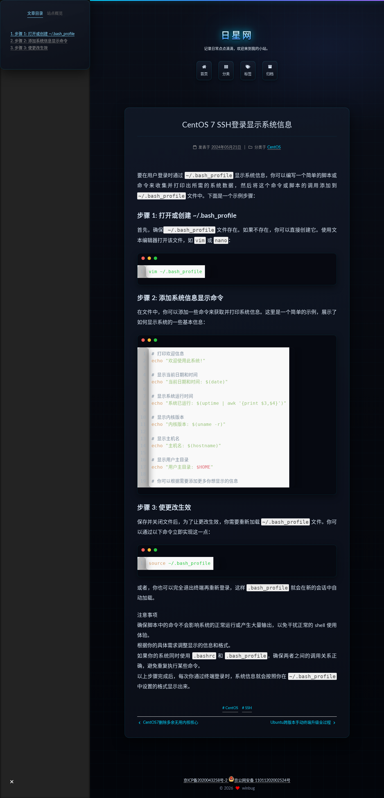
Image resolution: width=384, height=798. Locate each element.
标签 (248, 74)
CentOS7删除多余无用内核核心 (170, 723)
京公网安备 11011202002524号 (262, 781)
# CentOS (230, 708)
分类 (226, 74)
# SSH (247, 708)
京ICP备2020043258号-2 (206, 781)
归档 (270, 74)
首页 (204, 74)
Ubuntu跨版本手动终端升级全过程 (301, 723)
